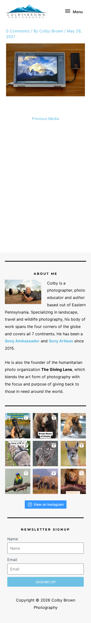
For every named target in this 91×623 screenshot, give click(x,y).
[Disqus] (45, 189)
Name (12, 538)
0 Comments (18, 31)
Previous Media (45, 118)
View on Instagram (48, 504)
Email (12, 559)
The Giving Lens (56, 369)
